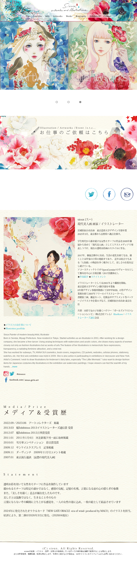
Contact (107, 16)
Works (69, 16)
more (14, 366)
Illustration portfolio (15, 328)
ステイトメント (98, 276)
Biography (81, 16)
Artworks (58, 16)
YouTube (37, 16)
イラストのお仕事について (18, 324)
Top (28, 16)
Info (47, 16)
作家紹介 (84, 276)
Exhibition (95, 16)
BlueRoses (118, 314)
